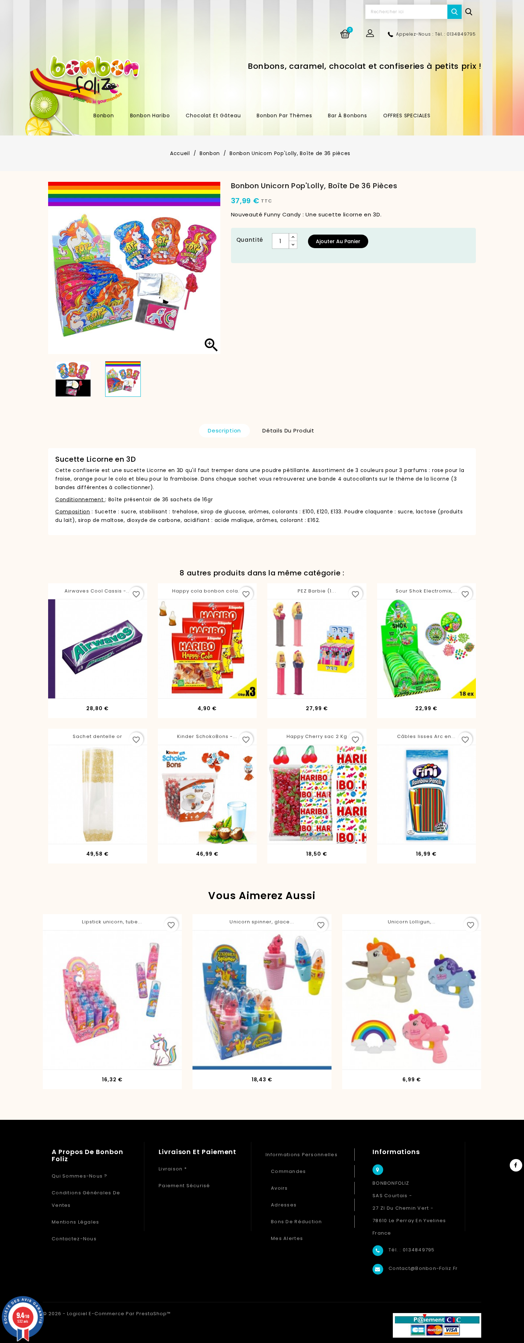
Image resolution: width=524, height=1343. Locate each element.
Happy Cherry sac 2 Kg (317, 736)
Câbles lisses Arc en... (426, 736)
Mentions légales (75, 1222)
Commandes (288, 1171)
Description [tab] (224, 430)
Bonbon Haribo (150, 115)
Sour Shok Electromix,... (426, 591)
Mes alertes (287, 1238)
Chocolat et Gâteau (213, 115)
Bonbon (103, 115)
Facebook (516, 1165)
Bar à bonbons (347, 115)
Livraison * (173, 1168)
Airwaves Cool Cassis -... (97, 591)
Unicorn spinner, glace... (262, 921)
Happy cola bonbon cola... (207, 591)
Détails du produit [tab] (288, 430)
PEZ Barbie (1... (317, 591)
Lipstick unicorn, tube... (112, 921)
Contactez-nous (74, 1238)
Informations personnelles (302, 1154)
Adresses (284, 1204)
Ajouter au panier (338, 241)
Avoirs (279, 1188)
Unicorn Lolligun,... (412, 921)
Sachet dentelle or (97, 736)
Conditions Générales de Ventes (86, 1199)
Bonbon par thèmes (284, 115)
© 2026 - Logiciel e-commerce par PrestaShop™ (107, 1313)
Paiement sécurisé (184, 1185)
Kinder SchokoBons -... (207, 736)
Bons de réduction (296, 1221)
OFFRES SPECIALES (407, 115)
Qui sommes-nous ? (80, 1176)
